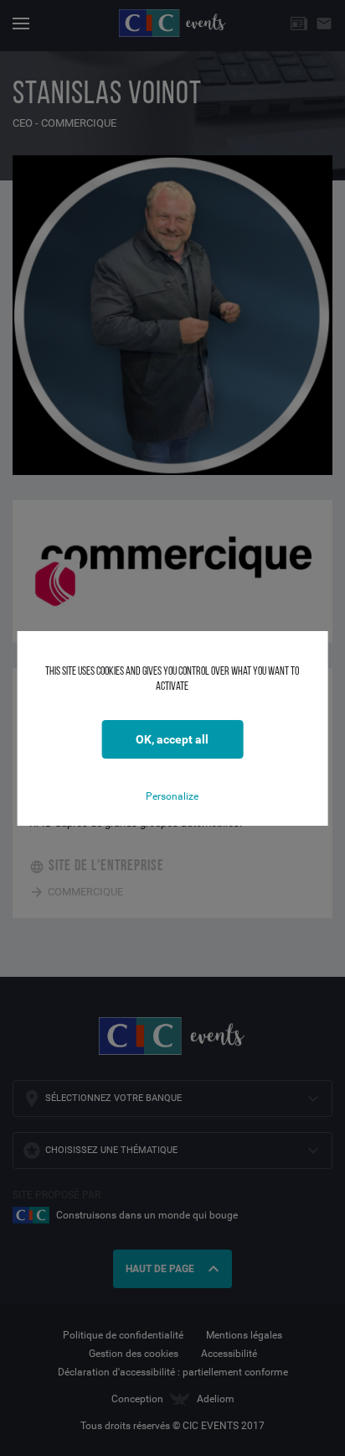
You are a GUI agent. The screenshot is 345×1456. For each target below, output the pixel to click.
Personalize (172, 796)
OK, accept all (172, 739)
